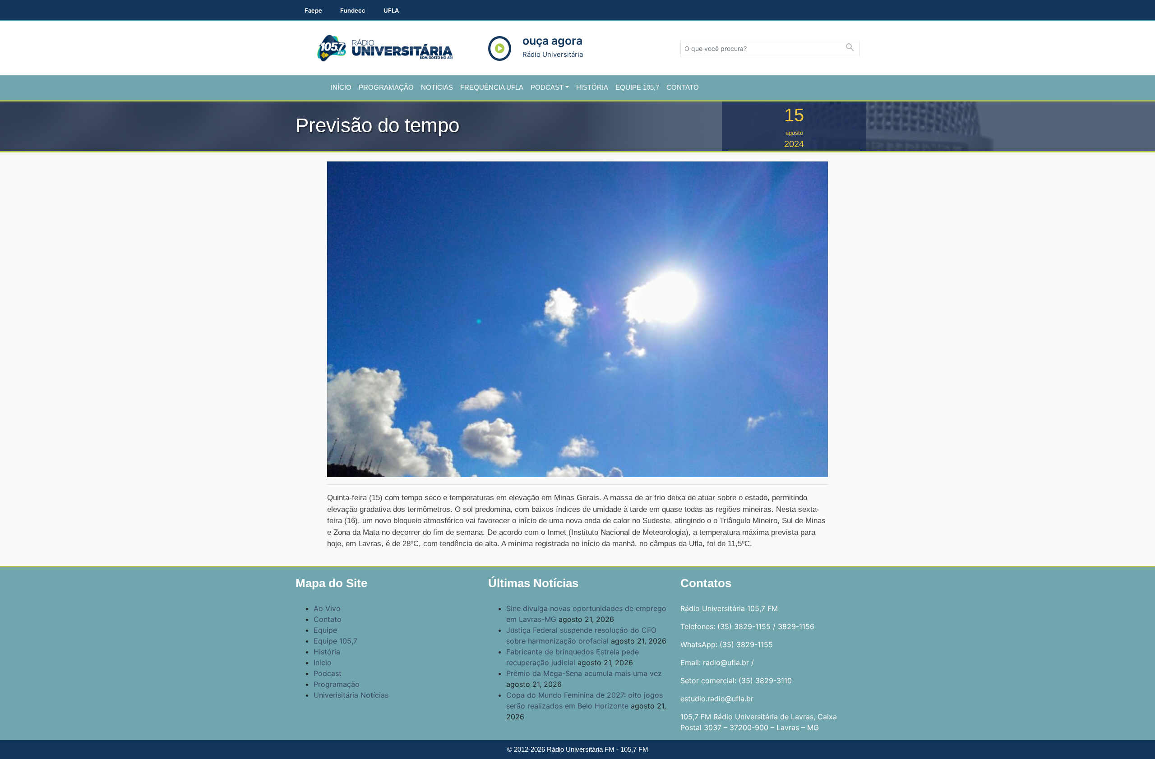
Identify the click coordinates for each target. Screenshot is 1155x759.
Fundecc (352, 10)
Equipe (325, 630)
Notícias (437, 87)
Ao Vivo (327, 608)
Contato (682, 87)
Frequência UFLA (491, 87)
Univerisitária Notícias (351, 694)
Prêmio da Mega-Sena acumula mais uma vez (584, 673)
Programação (386, 87)
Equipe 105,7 (637, 87)
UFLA (391, 10)
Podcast (547, 87)
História (592, 87)
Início (341, 87)
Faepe (313, 10)
